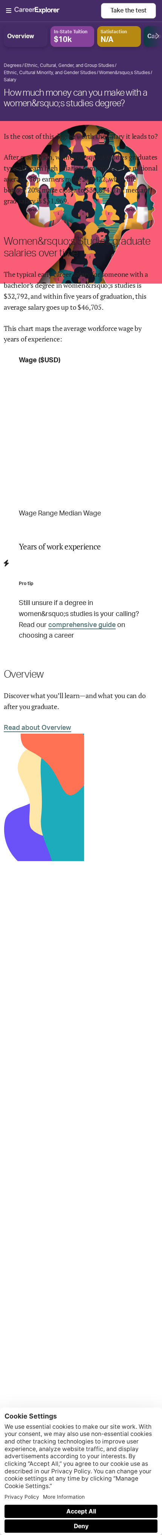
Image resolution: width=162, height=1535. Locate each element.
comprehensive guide (82, 625)
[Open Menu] (53, 11)
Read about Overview (37, 728)
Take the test (128, 11)
